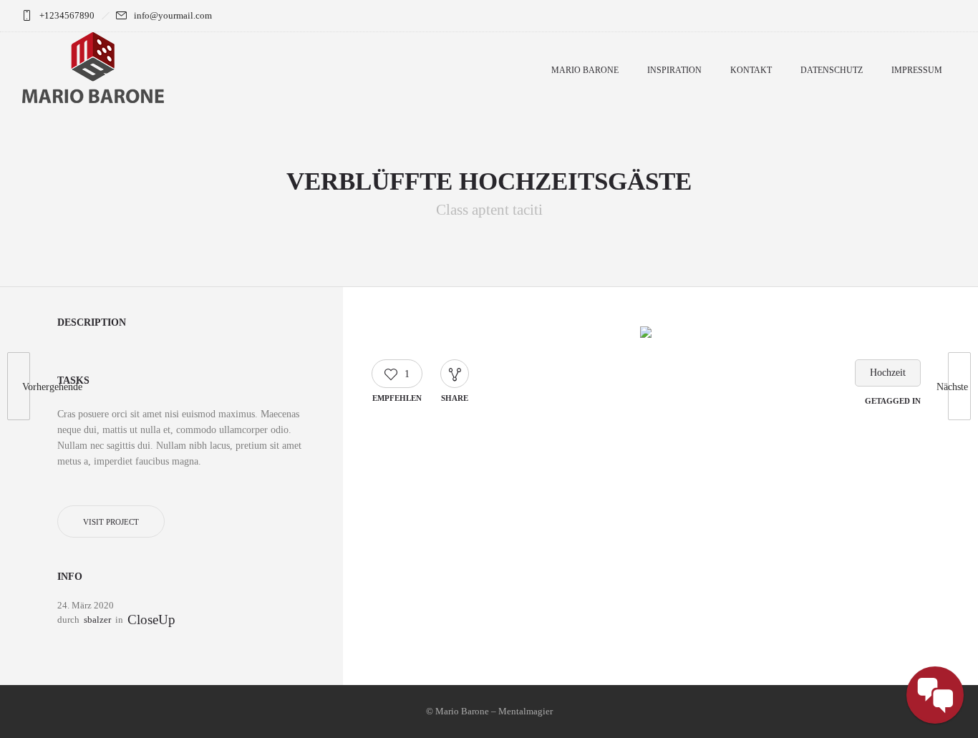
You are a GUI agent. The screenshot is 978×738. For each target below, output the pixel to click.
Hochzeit (888, 372)
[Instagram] (941, 15)
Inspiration (674, 70)
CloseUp (151, 620)
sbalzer (97, 619)
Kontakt (751, 70)
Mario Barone (585, 70)
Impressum (916, 70)
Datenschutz (831, 70)
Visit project (111, 522)
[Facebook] (909, 15)
